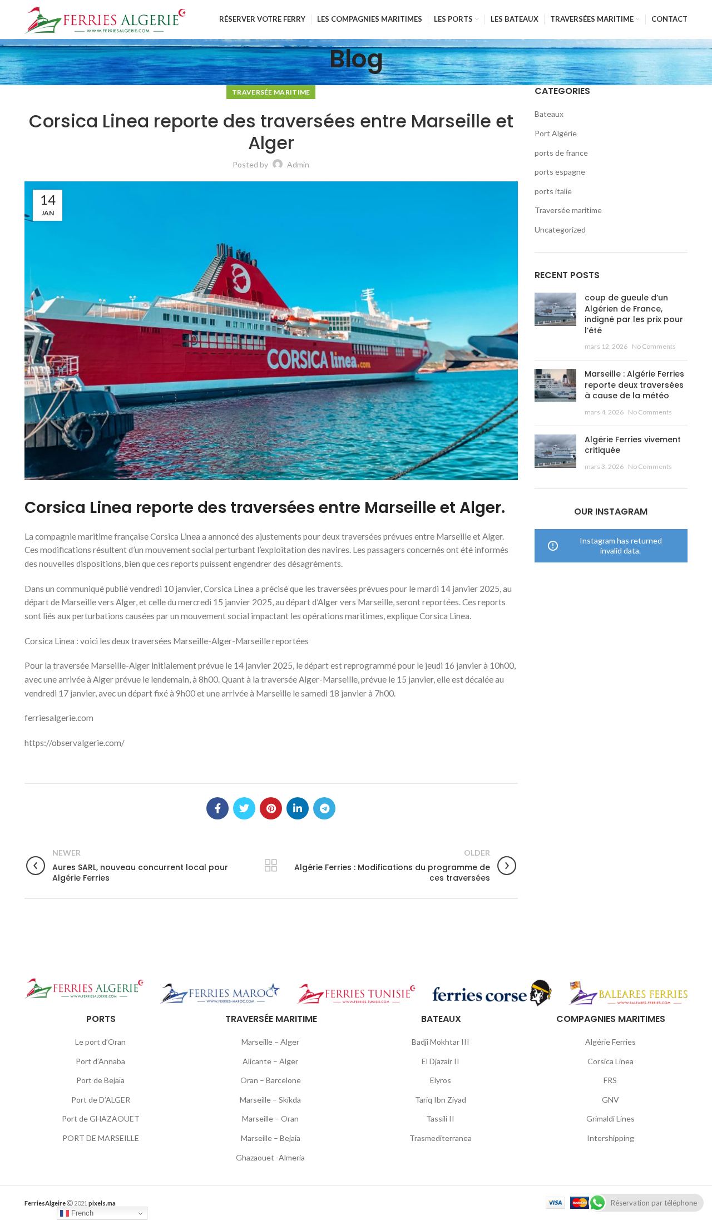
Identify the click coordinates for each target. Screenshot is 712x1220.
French (81, 1213)
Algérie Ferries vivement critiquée (633, 445)
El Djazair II (440, 1061)
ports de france (561, 152)
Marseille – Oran (270, 1118)
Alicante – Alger (270, 1061)
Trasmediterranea (440, 1138)
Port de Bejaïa (100, 1080)
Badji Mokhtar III (440, 1041)
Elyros (440, 1080)
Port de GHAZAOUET (101, 1118)
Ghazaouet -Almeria (270, 1157)
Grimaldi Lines (610, 1118)
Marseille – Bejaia (270, 1138)
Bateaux (549, 113)
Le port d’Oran (100, 1041)
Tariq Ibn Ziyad (440, 1099)
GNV (610, 1099)
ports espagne (560, 171)
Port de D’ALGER (100, 1099)
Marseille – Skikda (270, 1099)
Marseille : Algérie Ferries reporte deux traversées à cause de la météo (634, 384)
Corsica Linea (610, 1061)
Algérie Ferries (610, 1041)
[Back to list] (271, 865)
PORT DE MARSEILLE (100, 1138)
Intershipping (610, 1138)
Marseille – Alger (270, 1041)
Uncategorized (560, 229)
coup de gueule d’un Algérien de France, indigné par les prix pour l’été (634, 314)
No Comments (654, 346)
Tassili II (440, 1118)
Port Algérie (556, 133)
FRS (610, 1080)
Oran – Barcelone (270, 1080)
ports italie (553, 191)
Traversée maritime (271, 92)
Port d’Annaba (100, 1061)
